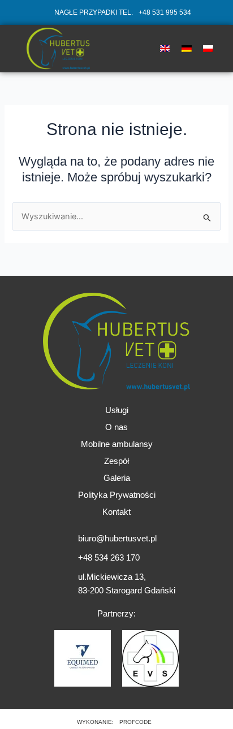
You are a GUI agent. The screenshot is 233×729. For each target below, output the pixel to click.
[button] (128, 48)
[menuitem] (165, 48)
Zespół (116, 461)
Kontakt (116, 512)
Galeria (116, 478)
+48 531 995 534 (165, 12)
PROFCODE (135, 722)
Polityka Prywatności (117, 495)
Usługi (116, 410)
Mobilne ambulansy (117, 444)
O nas (116, 427)
